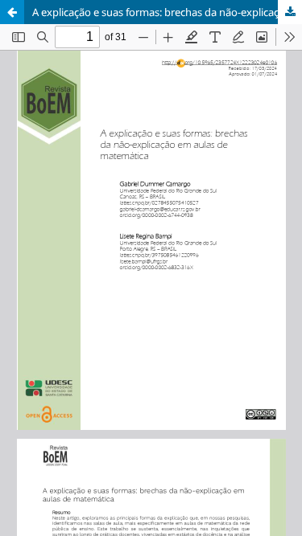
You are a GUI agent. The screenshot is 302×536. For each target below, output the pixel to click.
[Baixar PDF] (290, 12)
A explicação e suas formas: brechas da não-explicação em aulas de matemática (167, 12)
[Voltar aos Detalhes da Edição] (12, 12)
